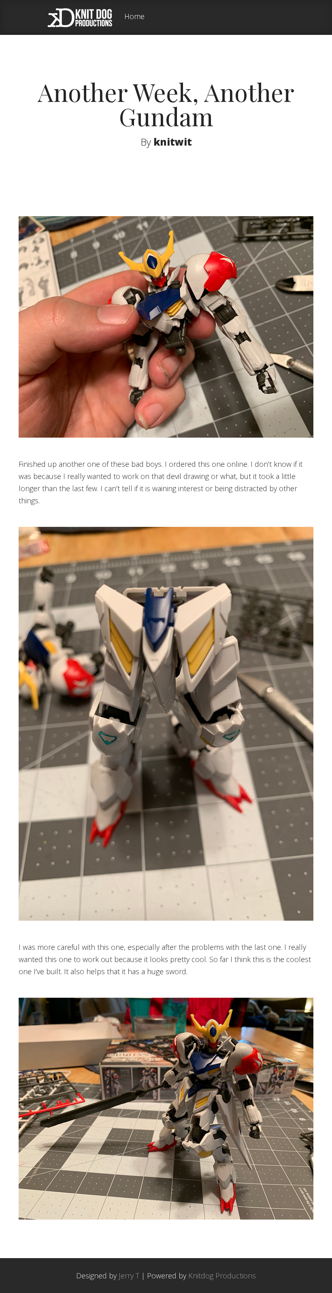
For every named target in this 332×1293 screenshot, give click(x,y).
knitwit (172, 141)
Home (134, 17)
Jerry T (129, 1275)
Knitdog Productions (222, 1275)
